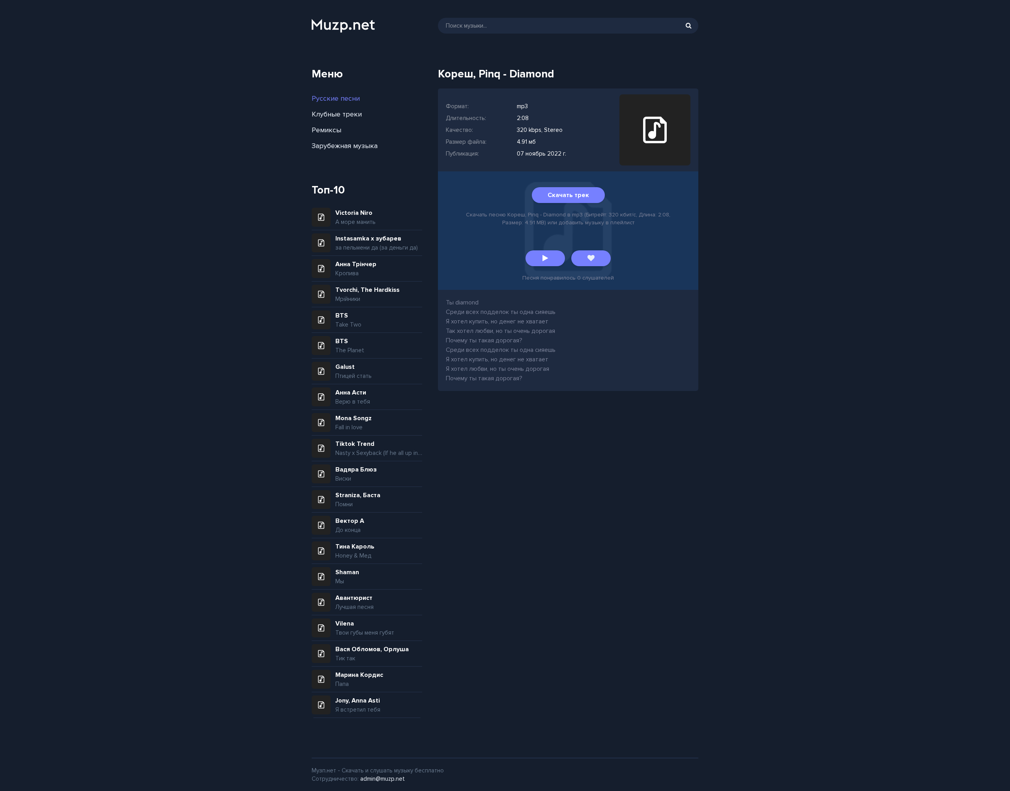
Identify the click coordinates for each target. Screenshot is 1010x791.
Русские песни (336, 98)
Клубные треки (337, 114)
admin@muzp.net (382, 778)
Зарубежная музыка (345, 145)
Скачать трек (568, 195)
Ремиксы (326, 130)
